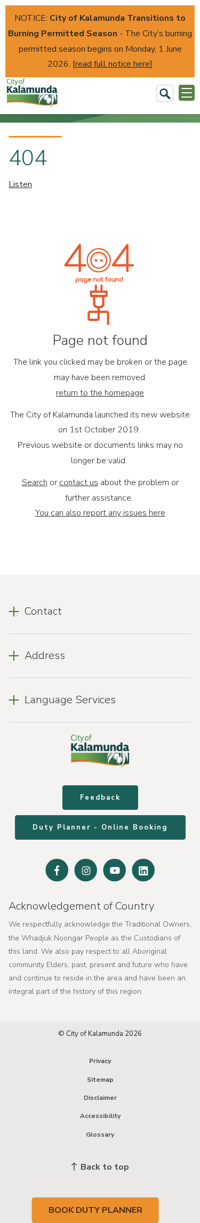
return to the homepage (100, 393)
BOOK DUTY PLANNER (95, 1210)
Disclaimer (100, 1097)
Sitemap (100, 1079)
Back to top (103, 1167)
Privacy (100, 1061)
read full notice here (112, 64)
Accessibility (100, 1116)
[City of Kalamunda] (32, 93)
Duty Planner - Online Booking (100, 827)
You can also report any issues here (100, 513)
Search (34, 482)
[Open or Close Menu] (186, 92)
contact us (78, 482)
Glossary (100, 1134)
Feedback (100, 797)
